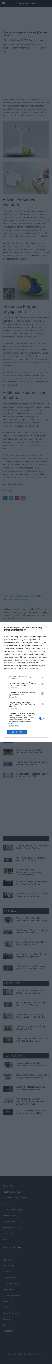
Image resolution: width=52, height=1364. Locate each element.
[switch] (41, 684)
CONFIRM (17, 732)
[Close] (46, 627)
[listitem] (26, 677)
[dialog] (26, 682)
